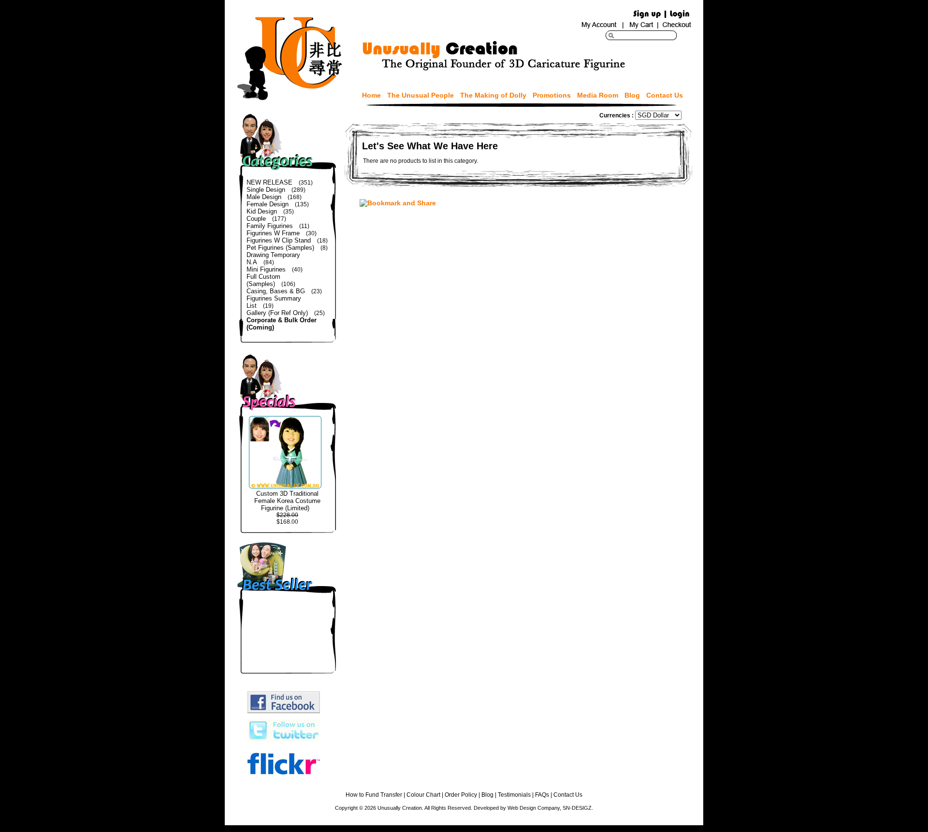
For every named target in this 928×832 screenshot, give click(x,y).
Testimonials (514, 794)
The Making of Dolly (493, 95)
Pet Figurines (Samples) (280, 247)
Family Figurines (269, 226)
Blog (632, 95)
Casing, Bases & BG (275, 291)
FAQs (542, 794)
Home (371, 95)
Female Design (267, 204)
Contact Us (664, 95)
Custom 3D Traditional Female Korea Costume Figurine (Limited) (287, 501)
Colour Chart (423, 794)
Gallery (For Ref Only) (277, 312)
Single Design (265, 189)
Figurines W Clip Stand (278, 240)
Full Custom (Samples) (263, 280)
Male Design (263, 197)
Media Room (597, 95)
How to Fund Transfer (374, 794)
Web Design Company (534, 808)
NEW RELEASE (269, 182)
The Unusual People (420, 95)
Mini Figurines (266, 269)
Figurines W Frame (273, 233)
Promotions (552, 95)
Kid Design (261, 211)
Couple (256, 218)
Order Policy (461, 794)
